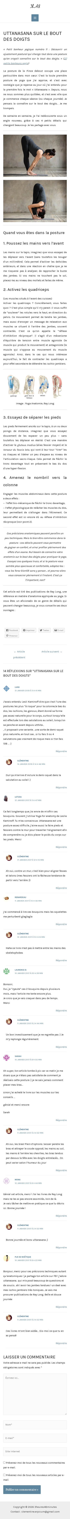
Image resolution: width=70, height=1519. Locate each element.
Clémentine (23, 760)
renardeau (20, 897)
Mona (18, 1179)
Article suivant (52, 651)
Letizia (18, 797)
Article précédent (19, 652)
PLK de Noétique (23, 1257)
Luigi (17, 687)
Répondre (61, 751)
